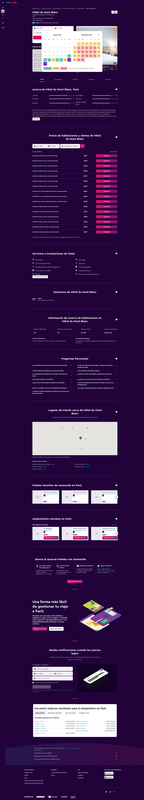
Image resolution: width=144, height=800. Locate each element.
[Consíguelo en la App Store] (108, 777)
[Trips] (3, 23)
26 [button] (53, 59)
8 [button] (65, 47)
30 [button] (69, 59)
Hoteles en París (80, 8)
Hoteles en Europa (46, 8)
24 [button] (45, 59)
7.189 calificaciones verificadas (49, 22)
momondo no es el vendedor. (43, 753)
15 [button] (65, 51)
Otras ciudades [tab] (40, 713)
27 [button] (57, 59)
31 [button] (45, 63)
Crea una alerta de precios (104, 570)
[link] (51, 537)
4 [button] (49, 47)
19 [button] (53, 55)
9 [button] (69, 47)
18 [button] (49, 55)
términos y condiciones (59, 690)
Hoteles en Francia (56, 8)
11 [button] (49, 51)
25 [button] (49, 59)
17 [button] (45, 55)
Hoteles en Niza (39, 721)
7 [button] (61, 47)
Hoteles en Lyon (39, 723)
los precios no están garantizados (72, 748)
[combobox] (54, 669)
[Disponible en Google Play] (108, 773)
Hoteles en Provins (40, 733)
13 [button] (57, 51)
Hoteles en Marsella (40, 726)
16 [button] (69, 51)
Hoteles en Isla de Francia (69, 8)
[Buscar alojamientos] (3, 11)
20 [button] (57, 55)
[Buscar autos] (3, 14)
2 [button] (69, 43)
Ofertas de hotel (36, 8)
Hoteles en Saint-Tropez (81, 730)
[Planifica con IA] (3, 18)
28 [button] (61, 59)
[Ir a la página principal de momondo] (11, 2)
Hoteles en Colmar (80, 726)
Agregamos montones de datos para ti (46, 756)
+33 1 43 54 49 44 (37, 20)
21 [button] (61, 55)
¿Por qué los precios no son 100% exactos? (47, 759)
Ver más (114, 525)
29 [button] (65, 59)
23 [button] (69, 55)
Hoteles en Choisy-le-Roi (41, 730)
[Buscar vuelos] (3, 7)
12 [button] (53, 51)
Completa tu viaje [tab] (84, 713)
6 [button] (57, 47)
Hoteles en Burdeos (80, 728)
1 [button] (65, 43)
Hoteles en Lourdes (40, 728)
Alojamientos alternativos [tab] (55, 713)
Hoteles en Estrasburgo (81, 723)
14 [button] (61, 51)
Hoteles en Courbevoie (81, 721)
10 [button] (45, 51)
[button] (3, 2)
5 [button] (53, 47)
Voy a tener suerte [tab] (70, 713)
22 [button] (65, 55)
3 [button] (45, 47)
